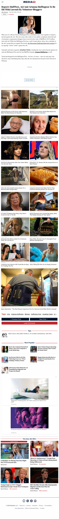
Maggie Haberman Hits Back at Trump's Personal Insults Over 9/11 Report (47, 358)
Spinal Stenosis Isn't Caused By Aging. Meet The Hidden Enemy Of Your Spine (43, 214)
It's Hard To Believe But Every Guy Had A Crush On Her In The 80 (13, 214)
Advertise (34, 505)
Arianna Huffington (41, 52)
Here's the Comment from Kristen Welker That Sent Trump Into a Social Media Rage (18, 348)
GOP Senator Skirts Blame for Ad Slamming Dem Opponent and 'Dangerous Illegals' (18, 369)
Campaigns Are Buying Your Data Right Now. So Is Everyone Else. (13, 461)
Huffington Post (36, 314)
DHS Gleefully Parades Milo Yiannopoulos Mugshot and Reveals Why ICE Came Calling (43, 487)
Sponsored (4, 464)
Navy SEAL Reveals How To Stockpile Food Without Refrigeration (43, 239)
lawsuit (56, 314)
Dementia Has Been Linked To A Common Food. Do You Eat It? (13, 239)
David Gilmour (34, 464)
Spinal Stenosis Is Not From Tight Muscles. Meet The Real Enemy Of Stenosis (14, 112)
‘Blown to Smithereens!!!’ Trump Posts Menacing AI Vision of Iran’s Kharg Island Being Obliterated (43, 460)
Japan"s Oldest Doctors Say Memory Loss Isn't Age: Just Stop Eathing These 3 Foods (14, 137)
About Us (22, 505)
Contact (42, 508)
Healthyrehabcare (5, 160)
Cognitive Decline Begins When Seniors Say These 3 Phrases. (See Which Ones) (43, 137)
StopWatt (3, 262)
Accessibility (48, 505)
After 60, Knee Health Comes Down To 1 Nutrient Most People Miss (13, 188)
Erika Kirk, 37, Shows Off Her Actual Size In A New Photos (44, 163)
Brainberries (32, 109)
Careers (28, 505)
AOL (8, 314)
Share (4, 14)
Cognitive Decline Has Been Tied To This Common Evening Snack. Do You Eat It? (42, 188)
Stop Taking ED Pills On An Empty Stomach (43, 264)
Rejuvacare (32, 211)
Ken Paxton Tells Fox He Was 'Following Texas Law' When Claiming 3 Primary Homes (17, 358)
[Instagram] (35, 501)
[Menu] (3, 2)
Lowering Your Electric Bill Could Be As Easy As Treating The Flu (15, 265)
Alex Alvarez (5, 12)
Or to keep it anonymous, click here (40, 333)
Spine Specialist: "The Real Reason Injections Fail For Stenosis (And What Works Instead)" (29, 309)
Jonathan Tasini (47, 314)
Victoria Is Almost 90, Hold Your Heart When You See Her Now (14, 163)
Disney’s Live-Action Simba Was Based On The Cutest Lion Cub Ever (43, 112)
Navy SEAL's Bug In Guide (36, 237)
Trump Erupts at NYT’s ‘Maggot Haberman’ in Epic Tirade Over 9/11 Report (14, 486)
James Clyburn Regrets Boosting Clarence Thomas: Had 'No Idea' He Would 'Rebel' (47, 348)
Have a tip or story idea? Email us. (18, 333)
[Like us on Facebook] (31, 501)
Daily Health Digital (5, 186)
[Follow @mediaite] (27, 501)
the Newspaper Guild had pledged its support (41, 43)
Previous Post (16, 319)
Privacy (41, 505)
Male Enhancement (34, 262)
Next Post (42, 319)
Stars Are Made (4, 211)
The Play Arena (33, 160)
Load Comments (29, 323)
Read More (29, 80)
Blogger (27, 314)
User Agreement (19, 508)
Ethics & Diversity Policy (31, 508)
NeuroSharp (4, 135)
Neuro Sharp (33, 135)
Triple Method (4, 109)
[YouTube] (24, 501)
